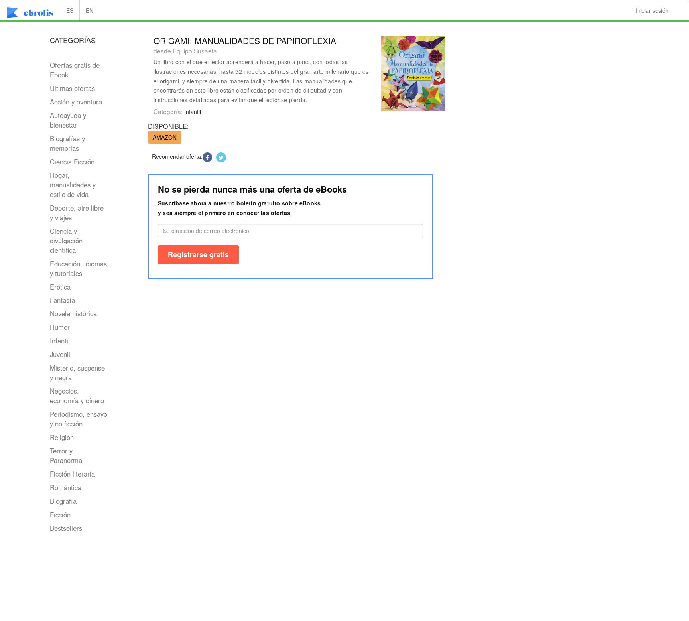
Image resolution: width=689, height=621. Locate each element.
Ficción (60, 514)
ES (69, 10)
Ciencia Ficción (72, 161)
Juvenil (60, 354)
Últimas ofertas (72, 88)
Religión (62, 437)
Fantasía (62, 300)
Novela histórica (73, 313)
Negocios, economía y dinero (77, 395)
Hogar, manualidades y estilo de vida (73, 184)
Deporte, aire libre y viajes (77, 212)
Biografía (63, 501)
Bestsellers (66, 528)
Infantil (60, 340)
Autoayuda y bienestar (68, 120)
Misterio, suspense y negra (77, 372)
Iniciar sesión (652, 10)
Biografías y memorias (67, 143)
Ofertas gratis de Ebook (75, 69)
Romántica (65, 487)
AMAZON (165, 137)
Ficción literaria (72, 474)
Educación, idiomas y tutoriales (78, 268)
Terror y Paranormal (67, 455)
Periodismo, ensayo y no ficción (78, 418)
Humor (60, 327)
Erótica (60, 287)
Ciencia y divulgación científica (66, 240)
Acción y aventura (76, 101)
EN (89, 10)
